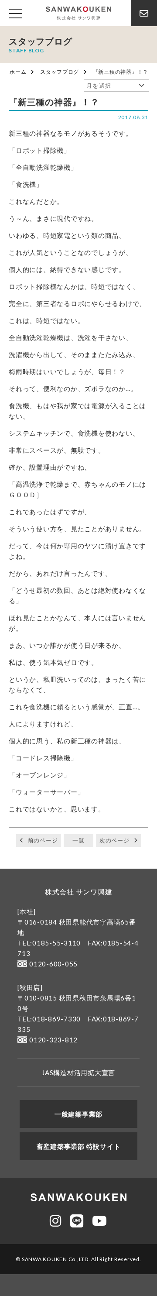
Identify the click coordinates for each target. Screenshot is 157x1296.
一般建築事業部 (78, 1114)
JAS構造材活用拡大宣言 (78, 1072)
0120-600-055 (53, 964)
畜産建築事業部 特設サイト (79, 1146)
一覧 (78, 840)
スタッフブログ (59, 72)
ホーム (18, 72)
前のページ (43, 840)
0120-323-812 (53, 1040)
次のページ (114, 840)
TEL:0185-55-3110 (49, 943)
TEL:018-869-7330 (49, 1019)
